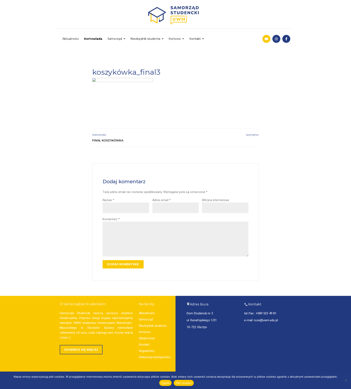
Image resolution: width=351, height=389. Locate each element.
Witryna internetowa (215, 200)
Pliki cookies (184, 383)
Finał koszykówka (108, 140)
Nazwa (108, 200)
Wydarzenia (147, 338)
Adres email (161, 200)
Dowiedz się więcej (81, 349)
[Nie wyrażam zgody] (346, 380)
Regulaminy (146, 351)
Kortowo (175, 39)
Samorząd (114, 39)
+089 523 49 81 (266, 313)
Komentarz (111, 219)
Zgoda (165, 383)
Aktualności (70, 39)
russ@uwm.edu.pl (266, 320)
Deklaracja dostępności (154, 357)
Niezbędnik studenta (145, 39)
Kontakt (195, 39)
